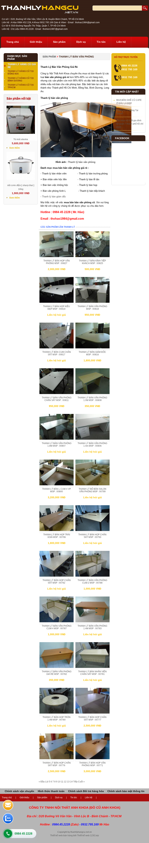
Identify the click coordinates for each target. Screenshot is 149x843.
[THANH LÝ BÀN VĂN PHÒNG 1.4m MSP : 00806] (92, 439)
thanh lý (99, 73)
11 (62, 781)
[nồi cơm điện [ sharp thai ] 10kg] (21, 179)
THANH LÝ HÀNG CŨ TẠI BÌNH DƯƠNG (21, 79)
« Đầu (42, 781)
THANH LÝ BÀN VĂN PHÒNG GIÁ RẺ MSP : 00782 (56, 672)
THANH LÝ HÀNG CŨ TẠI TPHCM (21, 86)
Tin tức (101, 41)
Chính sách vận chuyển (19, 791)
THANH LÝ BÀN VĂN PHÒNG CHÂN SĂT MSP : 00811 (56, 399)
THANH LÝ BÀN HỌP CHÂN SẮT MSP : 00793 (92, 535)
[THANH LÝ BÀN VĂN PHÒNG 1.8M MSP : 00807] (56, 439)
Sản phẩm (59, 41)
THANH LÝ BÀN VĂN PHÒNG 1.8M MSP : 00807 (56, 444)
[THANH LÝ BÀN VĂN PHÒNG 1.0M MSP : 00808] (92, 393)
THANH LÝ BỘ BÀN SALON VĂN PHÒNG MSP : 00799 (92, 490)
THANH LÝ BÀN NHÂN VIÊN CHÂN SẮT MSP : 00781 (92, 672)
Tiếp (75, 781)
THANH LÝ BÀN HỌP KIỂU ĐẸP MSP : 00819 (56, 307)
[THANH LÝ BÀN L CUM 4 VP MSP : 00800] (56, 484)
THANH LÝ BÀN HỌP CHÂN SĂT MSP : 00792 (57, 581)
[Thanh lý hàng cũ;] (39, 12)
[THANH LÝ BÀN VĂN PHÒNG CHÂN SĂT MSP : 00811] (56, 393)
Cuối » (81, 781)
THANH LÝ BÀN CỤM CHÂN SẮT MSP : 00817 (56, 353)
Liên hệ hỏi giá (56, 314)
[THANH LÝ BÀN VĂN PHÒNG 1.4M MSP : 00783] (92, 621)
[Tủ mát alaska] (21, 133)
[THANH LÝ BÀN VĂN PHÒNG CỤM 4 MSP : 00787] (56, 621)
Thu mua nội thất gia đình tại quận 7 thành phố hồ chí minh (129, 123)
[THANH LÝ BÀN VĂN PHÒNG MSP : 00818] (92, 302)
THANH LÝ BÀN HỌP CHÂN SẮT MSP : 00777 (92, 718)
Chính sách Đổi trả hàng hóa (86, 791)
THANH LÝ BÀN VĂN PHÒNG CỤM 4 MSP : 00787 (56, 627)
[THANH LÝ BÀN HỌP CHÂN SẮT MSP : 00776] (56, 758)
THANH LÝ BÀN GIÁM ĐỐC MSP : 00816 (92, 353)
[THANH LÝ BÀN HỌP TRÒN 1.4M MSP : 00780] (56, 713)
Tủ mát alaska (20, 139)
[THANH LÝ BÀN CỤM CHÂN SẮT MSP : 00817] (56, 347)
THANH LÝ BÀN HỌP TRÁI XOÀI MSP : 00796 (56, 535)
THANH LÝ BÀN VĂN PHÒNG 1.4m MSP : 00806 (92, 444)
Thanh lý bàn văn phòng (81, 162)
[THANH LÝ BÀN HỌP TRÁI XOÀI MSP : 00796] (56, 530)
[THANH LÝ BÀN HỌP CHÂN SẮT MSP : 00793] (92, 530)
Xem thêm (14, 148)
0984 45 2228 (23, 833)
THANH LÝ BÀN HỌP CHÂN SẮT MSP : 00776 (57, 764)
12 (65, 781)
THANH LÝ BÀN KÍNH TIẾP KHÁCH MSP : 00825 (92, 262)
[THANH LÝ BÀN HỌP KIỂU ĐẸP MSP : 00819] (56, 302)
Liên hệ (121, 41)
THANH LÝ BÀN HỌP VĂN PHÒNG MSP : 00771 (92, 764)
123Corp (94, 835)
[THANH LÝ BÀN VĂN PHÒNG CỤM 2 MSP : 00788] (92, 576)
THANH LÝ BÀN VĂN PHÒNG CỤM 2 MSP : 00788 (92, 581)
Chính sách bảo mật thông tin (125, 791)
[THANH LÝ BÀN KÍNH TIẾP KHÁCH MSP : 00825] (92, 256)
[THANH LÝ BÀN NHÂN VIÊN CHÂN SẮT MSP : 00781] (92, 667)
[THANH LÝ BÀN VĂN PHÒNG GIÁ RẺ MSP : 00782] (56, 667)
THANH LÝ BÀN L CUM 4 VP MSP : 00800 (56, 490)
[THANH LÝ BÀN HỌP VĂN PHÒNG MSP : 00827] (56, 256)
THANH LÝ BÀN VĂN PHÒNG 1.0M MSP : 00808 (92, 399)
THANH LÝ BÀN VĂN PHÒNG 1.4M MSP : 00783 (92, 627)
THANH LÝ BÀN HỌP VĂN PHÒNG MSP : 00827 (56, 262)
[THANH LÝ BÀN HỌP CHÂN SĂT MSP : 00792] (56, 576)
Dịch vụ (81, 41)
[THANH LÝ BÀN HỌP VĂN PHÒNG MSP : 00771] (92, 758)
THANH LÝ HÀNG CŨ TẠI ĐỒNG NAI (21, 72)
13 (68, 781)
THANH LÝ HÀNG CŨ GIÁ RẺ (22, 66)
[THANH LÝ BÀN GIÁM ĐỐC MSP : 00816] (92, 347)
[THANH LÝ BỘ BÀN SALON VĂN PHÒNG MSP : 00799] (92, 484)
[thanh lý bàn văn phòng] (86, 156)
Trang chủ (12, 41)
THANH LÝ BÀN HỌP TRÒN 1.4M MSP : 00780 (57, 718)
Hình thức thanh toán (51, 791)
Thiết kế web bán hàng (61, 835)
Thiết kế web (83, 835)
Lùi (46, 781)
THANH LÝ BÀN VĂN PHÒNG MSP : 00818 (92, 307)
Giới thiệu (36, 41)
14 (71, 781)
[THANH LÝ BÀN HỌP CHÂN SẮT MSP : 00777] (92, 713)
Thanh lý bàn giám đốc (54, 196)
